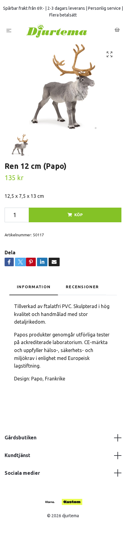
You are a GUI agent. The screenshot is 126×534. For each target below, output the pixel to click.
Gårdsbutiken (20, 437)
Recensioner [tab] (82, 287)
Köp (78, 215)
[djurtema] (64, 31)
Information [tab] (33, 287)
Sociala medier (22, 473)
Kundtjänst (17, 455)
